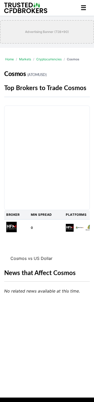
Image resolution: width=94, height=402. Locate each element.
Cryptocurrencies (49, 59)
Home (9, 59)
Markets (25, 59)
